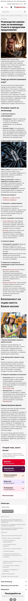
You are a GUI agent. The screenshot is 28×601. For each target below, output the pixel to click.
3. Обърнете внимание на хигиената (10, 570)
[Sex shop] (6, 7)
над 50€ (15, 4)
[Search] (24, 11)
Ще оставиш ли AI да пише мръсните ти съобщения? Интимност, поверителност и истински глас (12, 521)
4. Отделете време (8, 551)
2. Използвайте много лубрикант (9, 545)
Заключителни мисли (8, 574)
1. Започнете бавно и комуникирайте (9, 541)
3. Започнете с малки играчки (12, 548)
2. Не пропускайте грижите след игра (11, 566)
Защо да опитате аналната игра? (12, 535)
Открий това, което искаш (10, 576)
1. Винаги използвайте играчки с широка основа (13, 562)
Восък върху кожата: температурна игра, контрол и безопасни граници (12, 528)
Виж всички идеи (7, 495)
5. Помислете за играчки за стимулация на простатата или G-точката (12, 555)
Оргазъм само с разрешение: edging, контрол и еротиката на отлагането (13, 525)
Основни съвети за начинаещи (11, 538)
